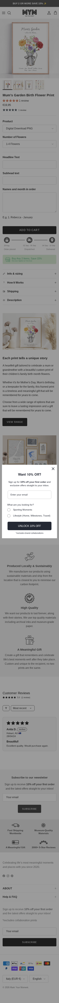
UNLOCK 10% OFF (29, 526)
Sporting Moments (22, 509)
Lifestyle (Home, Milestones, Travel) (31, 515)
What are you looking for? (20, 504)
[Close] (53, 469)
